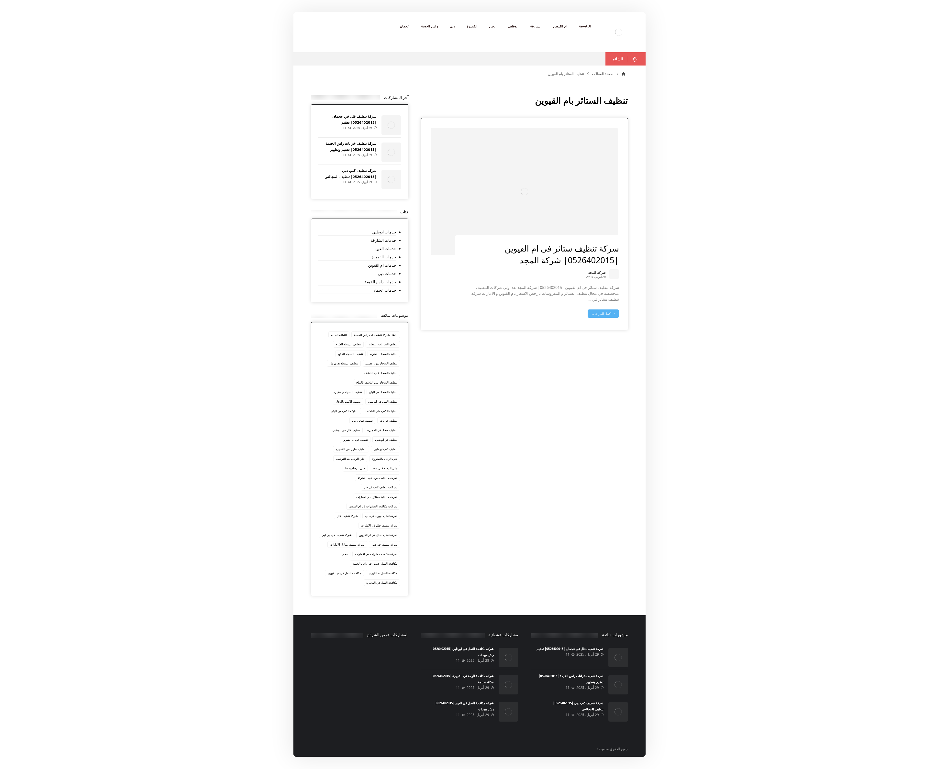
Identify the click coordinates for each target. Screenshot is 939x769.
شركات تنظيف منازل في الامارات (376, 497)
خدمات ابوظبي (384, 232)
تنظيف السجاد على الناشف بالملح (376, 382)
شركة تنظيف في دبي (384, 544)
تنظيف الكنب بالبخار (348, 401)
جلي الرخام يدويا (355, 468)
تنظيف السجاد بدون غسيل (381, 363)
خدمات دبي (387, 273)
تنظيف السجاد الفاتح (350, 354)
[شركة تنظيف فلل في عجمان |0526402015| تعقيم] (391, 125)
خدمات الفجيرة (384, 257)
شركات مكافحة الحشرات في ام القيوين (373, 506)
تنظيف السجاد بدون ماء (343, 363)
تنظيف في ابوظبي (386, 440)
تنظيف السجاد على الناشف (380, 373)
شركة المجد (597, 273)
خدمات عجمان (384, 290)
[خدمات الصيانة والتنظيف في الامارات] (619, 32)
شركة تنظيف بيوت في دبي (381, 516)
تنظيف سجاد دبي (362, 420)
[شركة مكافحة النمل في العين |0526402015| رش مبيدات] (508, 712)
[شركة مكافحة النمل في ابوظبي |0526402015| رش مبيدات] (508, 657)
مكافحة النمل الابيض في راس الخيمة (375, 563)
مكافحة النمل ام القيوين (383, 573)
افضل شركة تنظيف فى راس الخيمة (375, 335)
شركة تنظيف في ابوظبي (337, 535)
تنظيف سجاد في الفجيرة (382, 430)
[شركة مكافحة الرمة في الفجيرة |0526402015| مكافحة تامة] (508, 684)
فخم (345, 554)
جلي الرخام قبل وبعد (384, 468)
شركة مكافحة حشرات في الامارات (376, 554)
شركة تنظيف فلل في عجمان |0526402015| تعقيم (570, 649)
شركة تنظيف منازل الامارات (347, 544)
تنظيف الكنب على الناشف (381, 411)
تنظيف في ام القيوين (355, 440)
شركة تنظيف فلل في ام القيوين (378, 535)
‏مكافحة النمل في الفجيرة (381, 583)
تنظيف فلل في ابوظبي (346, 430)
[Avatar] (614, 274)
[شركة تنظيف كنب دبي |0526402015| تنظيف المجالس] (391, 179)
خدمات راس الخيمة (380, 282)
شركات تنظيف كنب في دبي (380, 487)
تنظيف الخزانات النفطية (382, 344)
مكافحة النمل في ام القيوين (344, 573)
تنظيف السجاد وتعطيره (348, 392)
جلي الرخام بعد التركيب (350, 459)
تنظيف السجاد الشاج (348, 344)
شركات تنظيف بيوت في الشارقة (377, 478)
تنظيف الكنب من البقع (344, 411)
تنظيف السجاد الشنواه (383, 354)
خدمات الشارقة (383, 240)
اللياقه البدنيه (339, 335)
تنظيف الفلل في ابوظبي (382, 401)
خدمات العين (385, 248)
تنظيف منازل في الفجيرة (351, 449)
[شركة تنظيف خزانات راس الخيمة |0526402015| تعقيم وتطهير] (391, 152)
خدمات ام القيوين (382, 265)
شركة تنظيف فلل (347, 516)
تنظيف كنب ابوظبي (385, 449)
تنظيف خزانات (388, 420)
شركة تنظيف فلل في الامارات (379, 525)
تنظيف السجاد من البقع (383, 392)
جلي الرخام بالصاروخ (384, 459)
